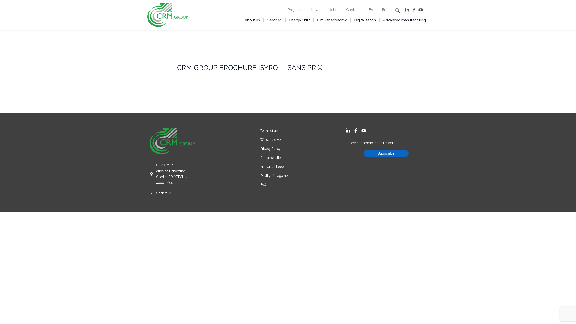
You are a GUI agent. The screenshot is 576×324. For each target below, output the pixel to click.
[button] (397, 10)
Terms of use (269, 131)
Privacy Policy (270, 149)
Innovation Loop (272, 167)
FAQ (263, 185)
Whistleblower (271, 140)
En (371, 10)
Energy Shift (299, 20)
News (315, 10)
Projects (295, 10)
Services (274, 20)
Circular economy (332, 20)
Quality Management (275, 176)
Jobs (333, 10)
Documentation (271, 158)
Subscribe (386, 153)
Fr (383, 10)
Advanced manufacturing (404, 20)
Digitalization (365, 20)
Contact (353, 10)
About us (252, 20)
